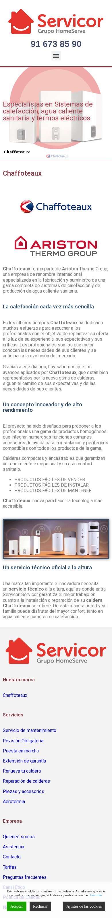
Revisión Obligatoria (23, 740)
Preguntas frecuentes (25, 877)
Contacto (12, 857)
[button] (56, 55)
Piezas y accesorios (23, 791)
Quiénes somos (19, 836)
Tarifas (10, 867)
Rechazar (40, 906)
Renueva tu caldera (22, 771)
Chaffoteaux (15, 695)
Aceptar (16, 906)
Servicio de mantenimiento (29, 730)
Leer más (96, 895)
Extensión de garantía (24, 761)
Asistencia (13, 846)
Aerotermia (14, 801)
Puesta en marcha (21, 751)
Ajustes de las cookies (84, 906)
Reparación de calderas (26, 781)
